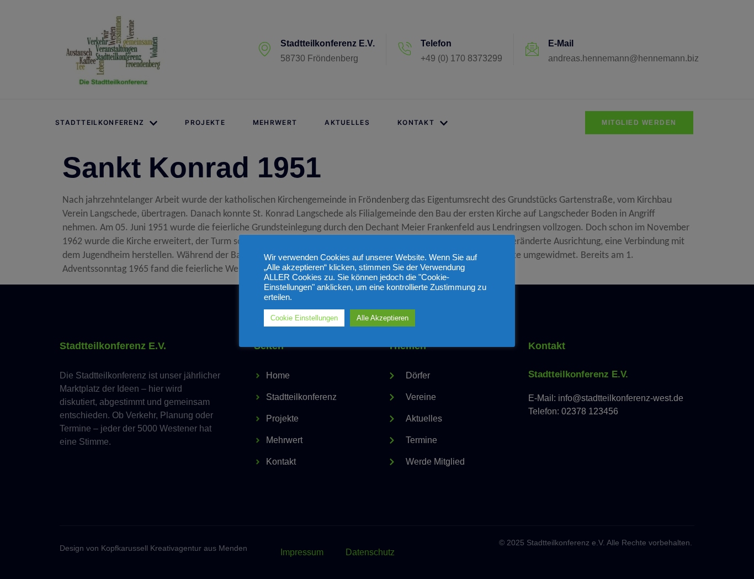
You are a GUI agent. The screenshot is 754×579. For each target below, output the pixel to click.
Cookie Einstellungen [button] (304, 318)
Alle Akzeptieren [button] (382, 318)
